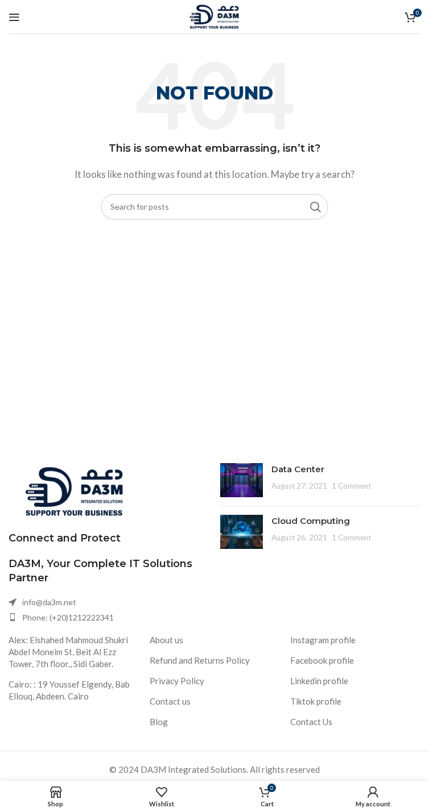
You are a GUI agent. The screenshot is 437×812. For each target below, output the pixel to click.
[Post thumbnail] (241, 480)
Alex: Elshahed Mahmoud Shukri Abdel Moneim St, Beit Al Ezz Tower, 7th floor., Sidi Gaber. (68, 652)
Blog (159, 722)
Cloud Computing (310, 520)
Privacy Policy (177, 681)
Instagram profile (323, 640)
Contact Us (311, 722)
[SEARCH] (315, 207)
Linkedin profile (319, 681)
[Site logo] (214, 15)
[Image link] (74, 490)
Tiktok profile (315, 701)
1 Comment (351, 485)
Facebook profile (322, 660)
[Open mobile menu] (14, 17)
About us (166, 640)
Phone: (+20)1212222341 (68, 617)
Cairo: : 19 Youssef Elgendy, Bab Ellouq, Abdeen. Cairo (69, 690)
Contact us (170, 701)
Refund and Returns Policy (200, 660)
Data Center (297, 469)
